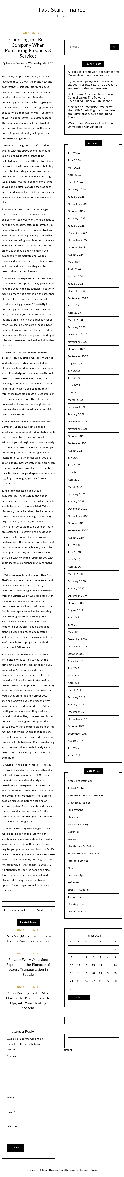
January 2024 (76, 284)
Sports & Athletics (79, 890)
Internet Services (78, 860)
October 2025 (76, 211)
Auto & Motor (76, 788)
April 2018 (74, 683)
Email (11, 1112)
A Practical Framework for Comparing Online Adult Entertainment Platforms (93, 73)
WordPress (90, 1170)
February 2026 (77, 189)
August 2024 (76, 254)
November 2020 (78, 516)
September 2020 (78, 530)
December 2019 (77, 596)
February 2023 (77, 327)
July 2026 (74, 153)
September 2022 (78, 356)
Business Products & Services (85, 795)
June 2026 (74, 160)
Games (72, 839)
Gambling (73, 831)
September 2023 (78, 298)
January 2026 (76, 196)
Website (12, 1126)
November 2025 (78, 204)
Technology (74, 897)
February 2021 (76, 494)
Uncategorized (28, 33)
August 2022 (76, 363)
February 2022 (77, 407)
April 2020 (74, 567)
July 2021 (73, 458)
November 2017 (77, 719)
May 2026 (74, 167)
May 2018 (74, 675)
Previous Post (16, 910)
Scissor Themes (48, 1170)
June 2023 (74, 305)
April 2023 (74, 313)
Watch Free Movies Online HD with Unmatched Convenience (92, 125)
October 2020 (76, 523)
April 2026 (74, 175)
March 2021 (75, 487)
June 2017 (74, 755)
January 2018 (76, 704)
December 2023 (77, 291)
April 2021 (74, 479)
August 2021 (75, 450)
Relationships (76, 875)
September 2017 (77, 733)
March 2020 (75, 574)
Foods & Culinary (78, 824)
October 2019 (76, 603)
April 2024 (74, 269)
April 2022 (74, 392)
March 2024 (75, 276)
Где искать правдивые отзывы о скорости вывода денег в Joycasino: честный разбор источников (93, 85)
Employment (75, 810)
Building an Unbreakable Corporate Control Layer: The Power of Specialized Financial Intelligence (92, 98)
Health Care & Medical (81, 846)
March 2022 (75, 400)
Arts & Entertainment (81, 781)
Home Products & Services (84, 853)
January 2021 (76, 501)
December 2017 (77, 712)
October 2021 (76, 436)
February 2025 (77, 218)
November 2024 (78, 240)
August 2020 (76, 537)
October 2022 (76, 349)
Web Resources (77, 911)
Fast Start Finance (62, 10)
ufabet (68, 1050)
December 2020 (78, 508)
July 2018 (73, 668)
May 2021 (74, 472)
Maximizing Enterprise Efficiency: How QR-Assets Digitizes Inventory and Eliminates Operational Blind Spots (92, 112)
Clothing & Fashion (79, 802)
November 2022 (78, 342)
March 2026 (75, 182)
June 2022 (74, 378)
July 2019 (73, 617)
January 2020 (76, 588)
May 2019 (74, 632)
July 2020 (74, 545)
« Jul (79, 997)
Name (11, 1097)
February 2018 (76, 697)
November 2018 (77, 646)
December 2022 (77, 334)
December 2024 (78, 233)
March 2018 (75, 690)
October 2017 (76, 726)
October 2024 (76, 247)
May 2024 (74, 262)
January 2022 (76, 414)
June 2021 (74, 465)
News (71, 868)
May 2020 (74, 559)
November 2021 (77, 429)
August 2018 (75, 661)
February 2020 (77, 581)
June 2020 (74, 552)
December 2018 (77, 639)
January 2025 (76, 225)
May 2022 (74, 385)
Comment (13, 1056)
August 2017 (75, 741)
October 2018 (76, 654)
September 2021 (78, 443)
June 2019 (74, 625)
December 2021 (77, 421)
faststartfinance (15, 63)
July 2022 (74, 371)
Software (73, 882)
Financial (73, 817)
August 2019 (75, 610)
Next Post (43, 910)
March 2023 (75, 320)
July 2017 (73, 748)
